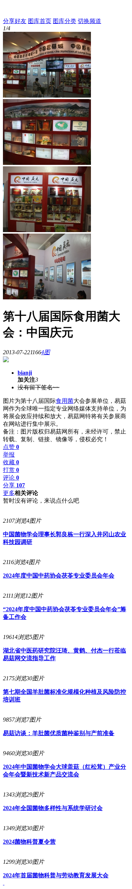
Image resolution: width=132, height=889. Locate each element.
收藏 (11, 462)
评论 (11, 477)
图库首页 (39, 21)
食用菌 (64, 401)
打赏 (11, 470)
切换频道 (89, 21)
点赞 (11, 447)
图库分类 (64, 21)
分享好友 (14, 21)
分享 (14, 485)
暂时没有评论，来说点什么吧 (41, 501)
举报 (9, 454)
